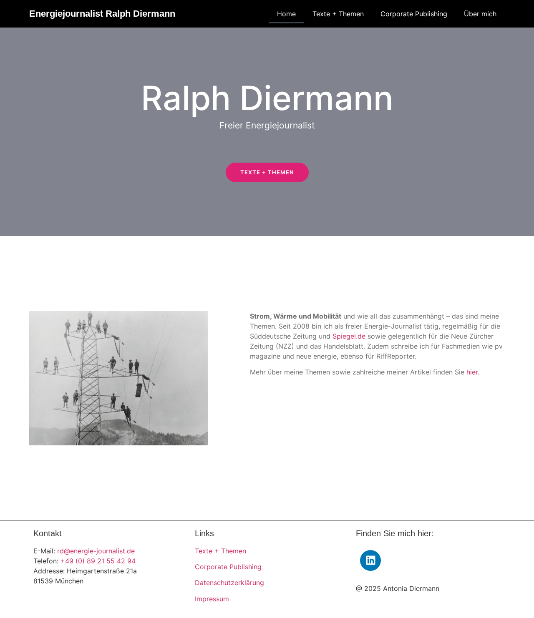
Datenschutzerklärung (229, 582)
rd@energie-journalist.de (96, 551)
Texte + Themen (338, 14)
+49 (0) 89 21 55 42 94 (98, 561)
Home (286, 14)
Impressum (212, 599)
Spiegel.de (348, 336)
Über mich (480, 14)
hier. (472, 372)
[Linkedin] (370, 560)
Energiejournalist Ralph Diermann (102, 13)
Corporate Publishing (413, 14)
